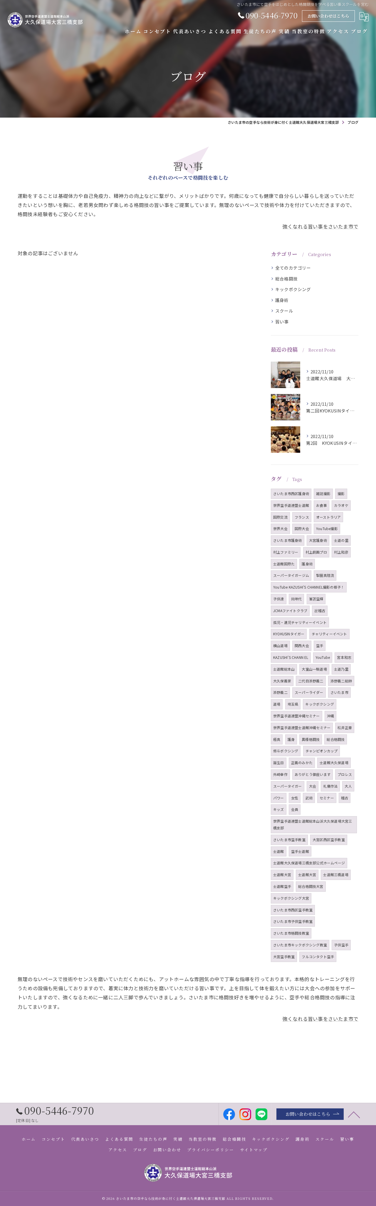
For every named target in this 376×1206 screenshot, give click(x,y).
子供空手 (341, 944)
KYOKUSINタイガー (288, 633)
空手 (319, 645)
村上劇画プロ (316, 551)
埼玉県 (293, 703)
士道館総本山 (284, 669)
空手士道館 (300, 851)
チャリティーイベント (329, 633)
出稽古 (319, 610)
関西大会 (302, 645)
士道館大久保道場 (334, 762)
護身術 (282, 300)
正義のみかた (302, 762)
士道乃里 (341, 669)
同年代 (296, 598)
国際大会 (302, 528)
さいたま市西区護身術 (291, 493)
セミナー (327, 797)
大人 (348, 786)
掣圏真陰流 (325, 575)
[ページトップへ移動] (354, 1114)
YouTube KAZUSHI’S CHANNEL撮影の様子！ (308, 586)
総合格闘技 (286, 278)
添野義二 (280, 692)
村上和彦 (341, 551)
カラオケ (341, 505)
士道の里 (341, 540)
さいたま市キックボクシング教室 (300, 944)
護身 (291, 739)
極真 (276, 739)
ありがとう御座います (312, 774)
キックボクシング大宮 (291, 898)
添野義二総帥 (341, 680)
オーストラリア (328, 517)
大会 (312, 786)
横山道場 (280, 645)
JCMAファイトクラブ (290, 610)
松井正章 (345, 727)
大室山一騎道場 (314, 669)
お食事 (321, 505)
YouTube (322, 657)
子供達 (278, 598)
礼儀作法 (330, 786)
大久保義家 (282, 680)
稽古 (344, 797)
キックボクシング (293, 289)
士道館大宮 (282, 874)
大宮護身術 (318, 540)
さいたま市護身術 (287, 540)
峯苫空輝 (316, 598)
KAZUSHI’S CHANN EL (290, 657)
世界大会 (280, 528)
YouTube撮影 (327, 528)
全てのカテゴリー (293, 268)
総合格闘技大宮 (310, 886)
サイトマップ (254, 1149)
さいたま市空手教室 (289, 839)
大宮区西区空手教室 (329, 839)
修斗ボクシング (285, 750)
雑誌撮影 (323, 493)
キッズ (278, 809)
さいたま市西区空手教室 (293, 909)
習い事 (282, 321)
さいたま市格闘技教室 (291, 933)
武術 (308, 797)
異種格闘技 (311, 739)
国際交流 (280, 517)
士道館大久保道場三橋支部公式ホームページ (309, 862)
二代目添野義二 (310, 680)
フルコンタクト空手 (318, 956)
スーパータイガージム (291, 575)
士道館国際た (284, 563)
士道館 (278, 851)
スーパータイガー (287, 786)
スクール (284, 311)
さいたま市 (339, 692)
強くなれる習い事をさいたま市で (320, 226)
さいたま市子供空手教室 (293, 921)
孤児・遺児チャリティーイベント (300, 622)
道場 (276, 703)
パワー (278, 797)
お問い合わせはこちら (328, 16)
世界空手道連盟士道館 (291, 505)
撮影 (341, 493)
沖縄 (330, 715)
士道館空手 (282, 886)
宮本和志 (344, 657)
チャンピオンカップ (322, 750)
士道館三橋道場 (335, 874)
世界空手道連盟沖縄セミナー (296, 715)
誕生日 (278, 762)
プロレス (345, 774)
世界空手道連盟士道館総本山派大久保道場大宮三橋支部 (312, 824)
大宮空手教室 (284, 956)
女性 (294, 797)
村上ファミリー (285, 551)
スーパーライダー (309, 692)
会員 (294, 809)
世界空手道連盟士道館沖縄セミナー (301, 727)
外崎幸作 (280, 774)
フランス (302, 517)
